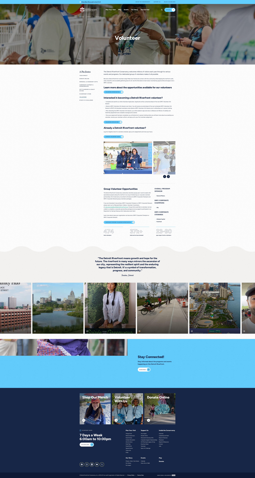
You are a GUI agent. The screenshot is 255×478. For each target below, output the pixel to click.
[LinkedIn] (92, 464)
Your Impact (144, 433)
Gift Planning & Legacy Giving (148, 442)
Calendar (143, 461)
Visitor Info (85, 444)
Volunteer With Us (122, 399)
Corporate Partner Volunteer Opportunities (118, 222)
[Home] (88, 9)
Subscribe (142, 369)
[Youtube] (97, 464)
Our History (128, 463)
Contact (161, 444)
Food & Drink (129, 446)
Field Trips (128, 444)
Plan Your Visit (111, 10)
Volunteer (143, 446)
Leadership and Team (164, 435)
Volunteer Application (111, 122)
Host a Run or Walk (145, 463)
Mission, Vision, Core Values (132, 461)
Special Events (129, 448)
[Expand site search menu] (161, 9)
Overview (161, 433)
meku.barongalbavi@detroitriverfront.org (116, 207)
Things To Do (129, 433)
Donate (168, 9)
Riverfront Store (144, 444)
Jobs (160, 446)
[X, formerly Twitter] (102, 464)
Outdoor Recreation (130, 440)
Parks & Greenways (130, 435)
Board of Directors (163, 437)
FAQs (127, 452)
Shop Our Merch (95, 397)
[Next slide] (168, 176)
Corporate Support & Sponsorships (149, 440)
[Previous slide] (164, 176)
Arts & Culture (129, 442)
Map (119, 10)
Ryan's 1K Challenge (145, 448)
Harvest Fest (145, 10)
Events (126, 10)
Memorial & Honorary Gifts (147, 437)
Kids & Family (129, 437)
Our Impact (128, 465)
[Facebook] (82, 464)
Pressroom (161, 440)
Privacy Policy (130, 475)
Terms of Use (140, 475)
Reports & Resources (164, 442)
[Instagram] (87, 464)
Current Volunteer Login (112, 136)
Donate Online (158, 397)
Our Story (134, 10)
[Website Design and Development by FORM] (166, 475)
